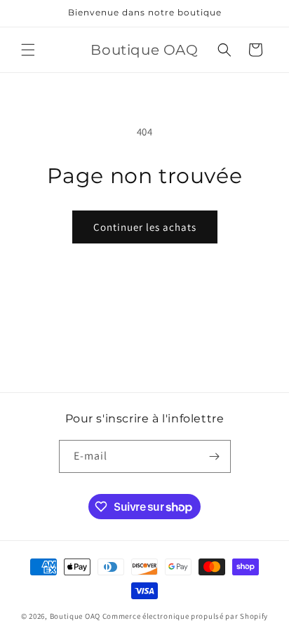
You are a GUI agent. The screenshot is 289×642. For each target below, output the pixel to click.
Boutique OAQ (75, 616)
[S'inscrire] (214, 456)
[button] (28, 49)
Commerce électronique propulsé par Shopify (185, 616)
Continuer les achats (144, 227)
